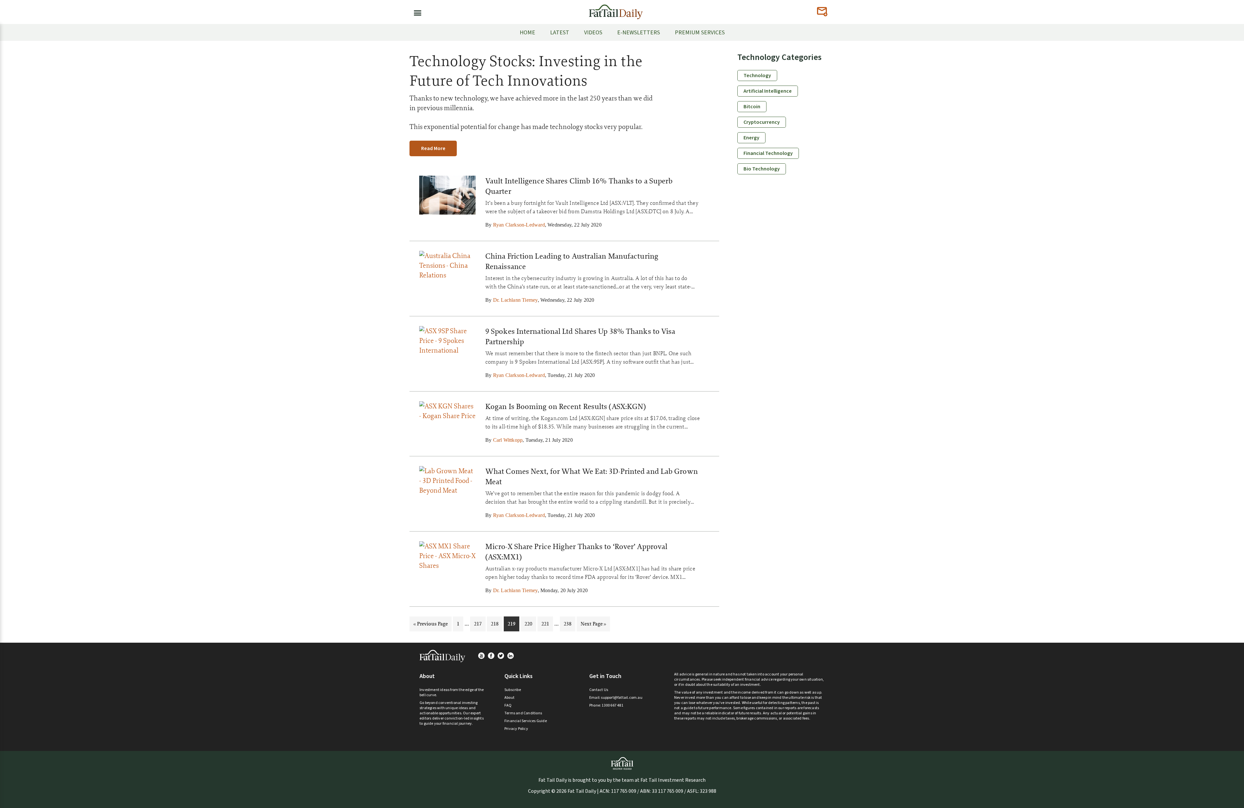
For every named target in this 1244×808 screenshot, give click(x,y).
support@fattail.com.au (621, 697)
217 (479, 623)
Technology (757, 75)
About (509, 697)
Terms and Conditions (523, 713)
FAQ (508, 705)
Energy (751, 137)
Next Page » (593, 625)
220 (529, 623)
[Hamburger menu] (415, 11)
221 (546, 623)
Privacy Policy (516, 729)
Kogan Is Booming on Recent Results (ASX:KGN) (565, 406)
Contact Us (598, 690)
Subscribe (512, 690)
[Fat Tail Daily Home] (616, 9)
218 (495, 623)
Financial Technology (768, 153)
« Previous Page (430, 625)
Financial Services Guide (525, 721)
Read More (433, 148)
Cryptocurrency (761, 122)
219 (512, 623)
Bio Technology (761, 168)
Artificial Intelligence (767, 91)
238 (568, 623)
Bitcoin (751, 106)
